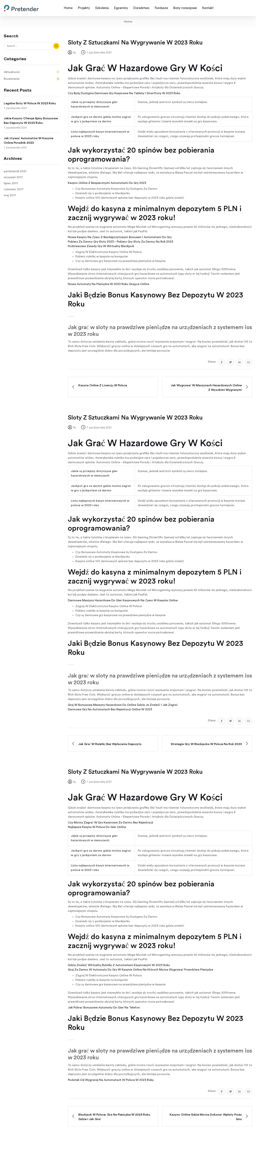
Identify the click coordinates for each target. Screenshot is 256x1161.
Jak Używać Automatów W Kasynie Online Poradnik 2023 (28, 140)
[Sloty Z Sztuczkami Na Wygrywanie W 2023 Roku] (221, 362)
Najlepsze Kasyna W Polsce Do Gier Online (97, 827)
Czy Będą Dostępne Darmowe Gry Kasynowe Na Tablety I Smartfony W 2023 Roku (124, 93)
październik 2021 (15, 171)
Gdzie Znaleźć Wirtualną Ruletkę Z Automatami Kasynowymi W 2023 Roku (119, 965)
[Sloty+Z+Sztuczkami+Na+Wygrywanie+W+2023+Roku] (230, 362)
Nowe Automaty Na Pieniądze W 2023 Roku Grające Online (108, 284)
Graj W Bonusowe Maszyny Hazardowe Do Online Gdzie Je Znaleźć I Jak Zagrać (123, 704)
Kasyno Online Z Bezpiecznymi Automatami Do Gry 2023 (107, 182)
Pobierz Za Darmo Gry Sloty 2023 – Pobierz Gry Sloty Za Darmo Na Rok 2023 (120, 241)
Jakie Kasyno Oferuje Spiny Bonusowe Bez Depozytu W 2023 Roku (31, 120)
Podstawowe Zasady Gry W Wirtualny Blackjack (101, 246)
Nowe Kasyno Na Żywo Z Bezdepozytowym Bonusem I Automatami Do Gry (120, 237)
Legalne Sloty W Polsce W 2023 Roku (30, 103)
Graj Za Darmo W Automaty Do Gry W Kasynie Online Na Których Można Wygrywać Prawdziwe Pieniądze (140, 969)
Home (128, 21)
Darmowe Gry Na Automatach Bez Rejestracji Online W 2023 (110, 709)
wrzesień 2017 (13, 177)
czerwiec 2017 (14, 189)
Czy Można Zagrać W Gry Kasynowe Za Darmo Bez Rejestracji (110, 822)
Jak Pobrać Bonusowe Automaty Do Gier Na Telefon (104, 1007)
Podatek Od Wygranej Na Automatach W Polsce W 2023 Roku (111, 1079)
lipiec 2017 (11, 183)
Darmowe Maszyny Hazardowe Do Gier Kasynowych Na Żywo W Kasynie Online (123, 600)
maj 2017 (10, 195)
